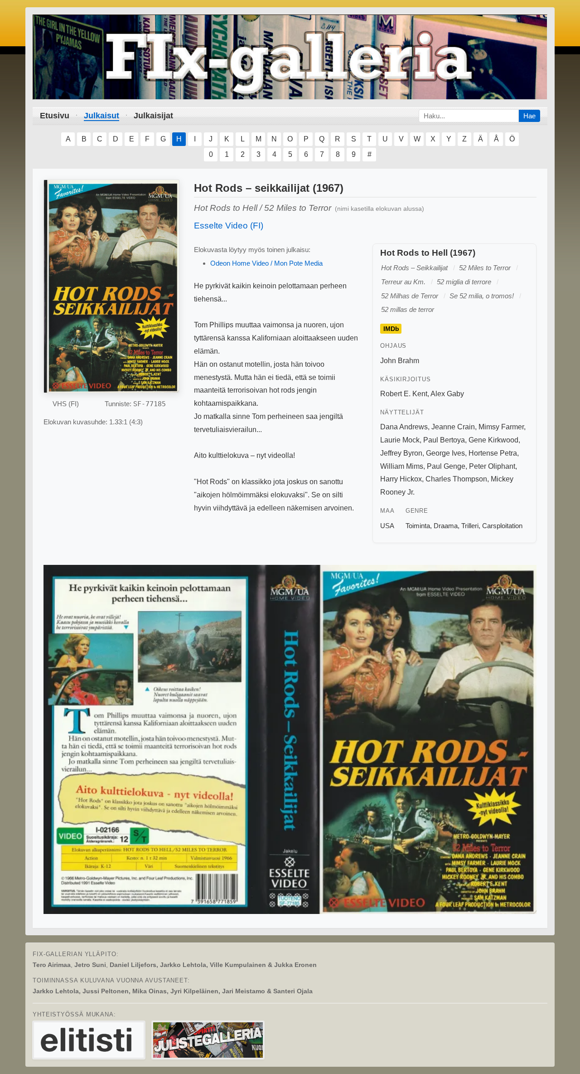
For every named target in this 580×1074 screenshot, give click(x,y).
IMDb (391, 328)
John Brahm (399, 360)
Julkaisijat (153, 115)
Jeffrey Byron (401, 453)
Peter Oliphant (492, 466)
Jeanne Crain (453, 427)
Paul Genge (446, 466)
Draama (446, 526)
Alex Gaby (447, 394)
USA (387, 526)
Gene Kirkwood (493, 440)
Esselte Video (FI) (228, 225)
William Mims (401, 466)
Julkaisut (101, 115)
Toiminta (418, 526)
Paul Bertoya (444, 440)
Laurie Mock (400, 440)
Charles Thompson (456, 479)
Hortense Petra (493, 453)
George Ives (445, 453)
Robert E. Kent (403, 394)
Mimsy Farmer (501, 427)
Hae (529, 116)
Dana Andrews (404, 427)
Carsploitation (502, 526)
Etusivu (54, 115)
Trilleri (469, 526)
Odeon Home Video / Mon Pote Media (266, 263)
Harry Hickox (401, 479)
